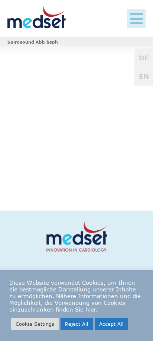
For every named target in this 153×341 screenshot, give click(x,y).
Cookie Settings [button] (35, 324)
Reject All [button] (76, 324)
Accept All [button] (111, 324)
